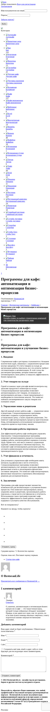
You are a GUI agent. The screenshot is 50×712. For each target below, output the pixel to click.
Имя (3, 635)
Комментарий (7, 655)
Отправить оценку (8, 547)
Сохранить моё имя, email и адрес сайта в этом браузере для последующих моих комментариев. (21, 650)
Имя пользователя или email (12, 11)
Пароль (4, 15)
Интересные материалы (19, 305)
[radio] (27, 515)
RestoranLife (19, 299)
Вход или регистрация (26, 4)
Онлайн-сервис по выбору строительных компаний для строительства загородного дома (24, 319)
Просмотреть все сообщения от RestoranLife (20, 581)
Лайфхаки (35, 305)
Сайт (3, 644)
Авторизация (6, 6)
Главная (4, 305)
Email (4, 640)
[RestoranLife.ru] (3, 2)
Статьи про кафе (13, 559)
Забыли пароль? (7, 19)
